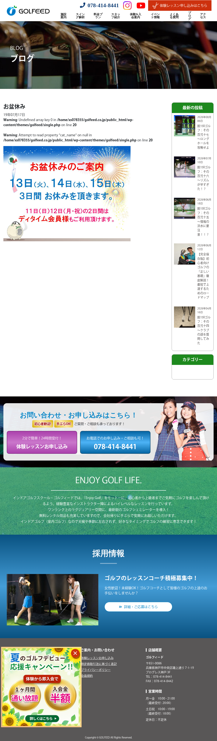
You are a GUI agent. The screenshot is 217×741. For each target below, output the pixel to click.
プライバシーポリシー (96, 669)
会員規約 (87, 675)
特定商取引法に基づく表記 (99, 663)
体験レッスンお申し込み (97, 658)
